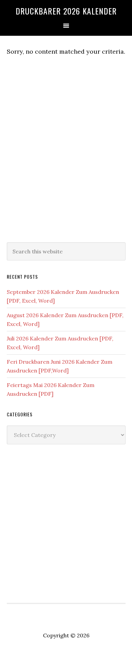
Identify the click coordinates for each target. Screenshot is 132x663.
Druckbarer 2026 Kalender (66, 11)
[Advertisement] (66, 163)
